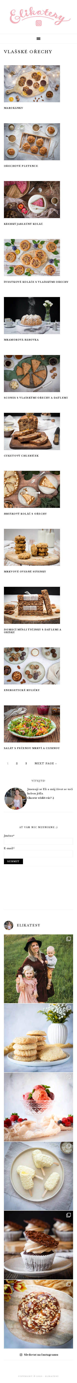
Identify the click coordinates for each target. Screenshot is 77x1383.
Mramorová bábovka (21, 340)
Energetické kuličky (22, 690)
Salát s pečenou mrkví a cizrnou (32, 748)
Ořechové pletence (21, 166)
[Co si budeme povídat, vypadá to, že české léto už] (38, 1107)
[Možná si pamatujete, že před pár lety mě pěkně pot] (38, 1314)
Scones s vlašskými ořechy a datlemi (36, 398)
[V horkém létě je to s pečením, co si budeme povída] (38, 1038)
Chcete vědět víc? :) (40, 798)
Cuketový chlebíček (21, 456)
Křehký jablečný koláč (23, 224)
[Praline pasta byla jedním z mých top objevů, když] (38, 1245)
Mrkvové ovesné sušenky (25, 571)
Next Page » (45, 763)
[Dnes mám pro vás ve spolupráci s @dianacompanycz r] (38, 1176)
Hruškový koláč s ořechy (25, 514)
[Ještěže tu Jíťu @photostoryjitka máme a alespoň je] (38, 968)
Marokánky (13, 108)
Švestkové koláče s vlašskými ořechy (36, 282)
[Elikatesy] (38, 16)
